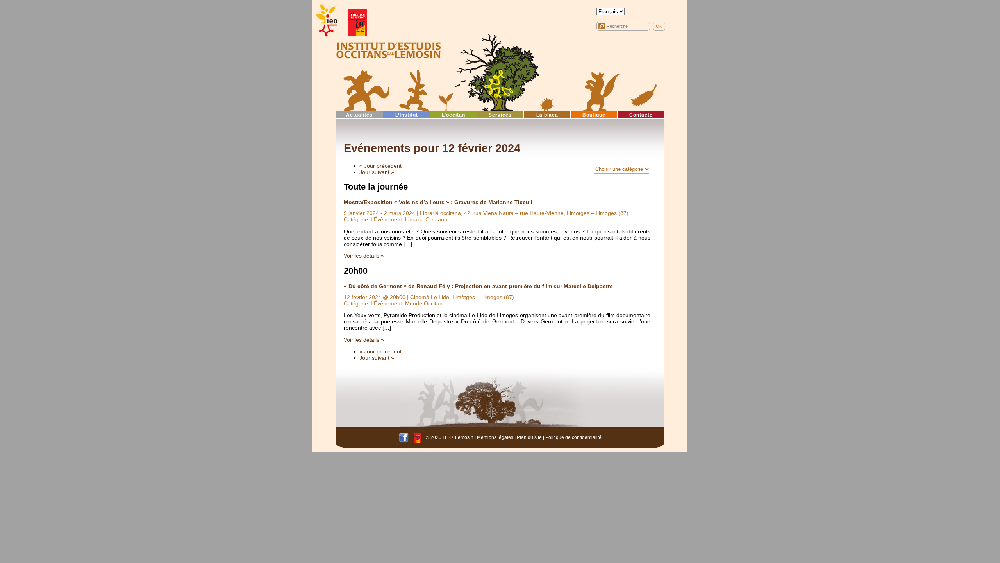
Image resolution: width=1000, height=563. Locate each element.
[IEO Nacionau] (388, 49)
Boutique (593, 115)
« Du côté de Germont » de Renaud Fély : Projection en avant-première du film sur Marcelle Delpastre (478, 286)
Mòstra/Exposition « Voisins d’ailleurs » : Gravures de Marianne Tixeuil (438, 202)
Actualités (359, 115)
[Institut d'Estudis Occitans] (326, 20)
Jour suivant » (376, 172)
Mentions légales (495, 437)
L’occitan (453, 115)
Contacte (641, 115)
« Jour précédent (380, 166)
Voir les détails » (364, 256)
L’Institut (406, 115)
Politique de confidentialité (573, 437)
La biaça (547, 115)
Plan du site (529, 437)
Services (500, 115)
